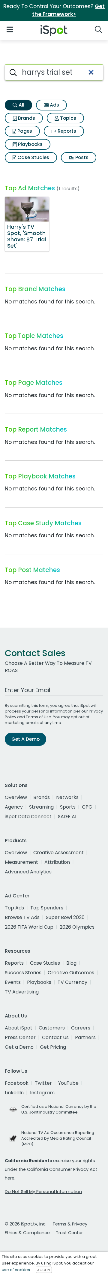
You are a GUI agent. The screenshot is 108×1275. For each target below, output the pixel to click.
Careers (80, 1027)
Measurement (21, 862)
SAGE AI (67, 816)
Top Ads (14, 907)
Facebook (16, 1083)
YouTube (68, 1083)
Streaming (41, 806)
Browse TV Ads (22, 917)
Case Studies (32, 157)
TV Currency (72, 982)
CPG (87, 806)
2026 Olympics (77, 927)
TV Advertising (22, 991)
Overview (16, 797)
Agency (14, 806)
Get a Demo (19, 1047)
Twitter (43, 1083)
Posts (81, 157)
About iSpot (18, 1027)
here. (10, 1178)
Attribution (57, 862)
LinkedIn (14, 1092)
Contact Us (55, 1037)
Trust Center (69, 1233)
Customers (52, 1027)
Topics (67, 118)
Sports (68, 806)
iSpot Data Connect (28, 816)
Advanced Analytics (28, 871)
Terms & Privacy (69, 1224)
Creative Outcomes (71, 972)
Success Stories (23, 972)
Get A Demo (25, 739)
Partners (85, 1037)
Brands (26, 118)
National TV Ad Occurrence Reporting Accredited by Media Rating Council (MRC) (57, 1138)
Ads (54, 104)
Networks (67, 797)
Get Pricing (53, 1047)
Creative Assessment (58, 852)
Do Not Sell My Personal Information (43, 1192)
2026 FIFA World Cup (29, 927)
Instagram (42, 1092)
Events (13, 982)
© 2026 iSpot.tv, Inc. (25, 1224)
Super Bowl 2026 (65, 917)
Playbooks (30, 144)
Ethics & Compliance (27, 1233)
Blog (71, 963)
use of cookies (16, 1269)
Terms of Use (38, 716)
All (20, 104)
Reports (66, 131)
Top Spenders (46, 907)
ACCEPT (43, 1269)
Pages (24, 131)
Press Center (20, 1037)
